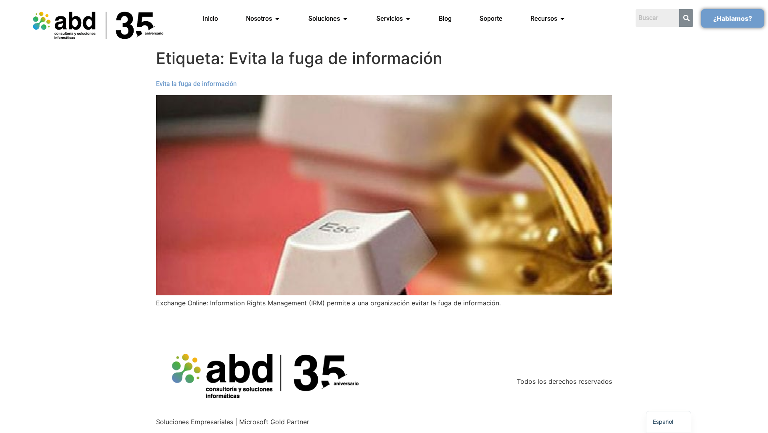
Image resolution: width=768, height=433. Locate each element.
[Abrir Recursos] (562, 19)
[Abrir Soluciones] (345, 19)
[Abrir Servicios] (408, 19)
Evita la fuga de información (196, 84)
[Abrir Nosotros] (277, 19)
